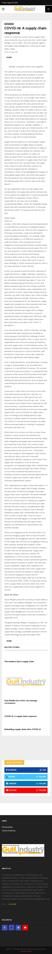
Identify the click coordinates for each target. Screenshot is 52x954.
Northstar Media (26, 951)
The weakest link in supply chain (19, 661)
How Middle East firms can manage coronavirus (20, 701)
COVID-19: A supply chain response (25, 30)
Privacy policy (7, 827)
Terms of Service (9, 831)
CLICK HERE (12, 904)
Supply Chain (9, 24)
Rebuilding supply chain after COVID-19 (22, 729)
